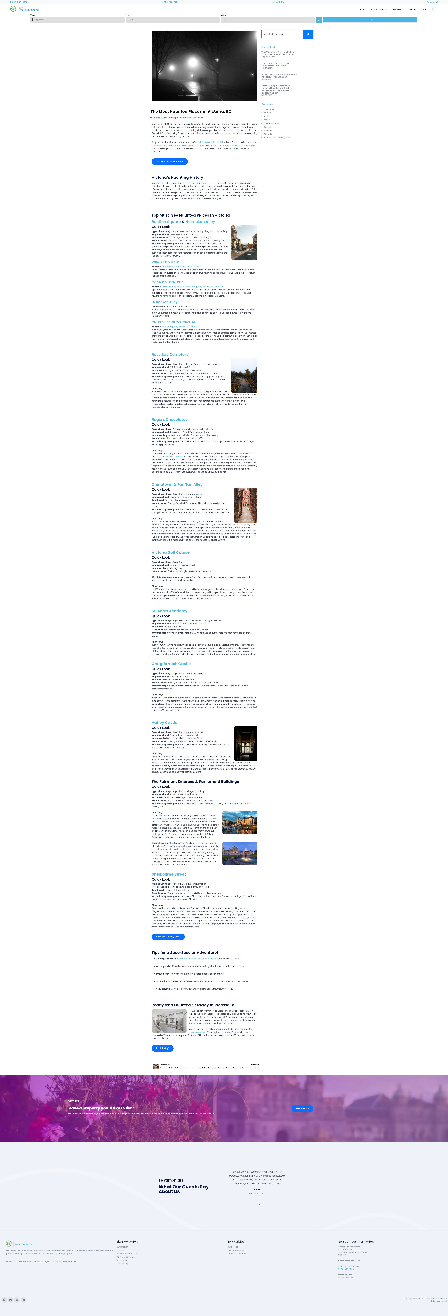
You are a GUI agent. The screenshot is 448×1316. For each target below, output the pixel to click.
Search (370, 20)
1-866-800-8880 (19, 2)
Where (32, 15)
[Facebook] (4, 1300)
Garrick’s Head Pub (168, 282)
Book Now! (432, 2)
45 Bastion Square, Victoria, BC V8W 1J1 (182, 266)
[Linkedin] (10, 1300)
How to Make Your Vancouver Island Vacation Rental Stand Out (279, 75)
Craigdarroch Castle (171, 663)
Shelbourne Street (169, 874)
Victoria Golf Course (171, 552)
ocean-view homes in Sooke (188, 145)
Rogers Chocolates (169, 419)
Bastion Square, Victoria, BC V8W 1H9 (180, 326)
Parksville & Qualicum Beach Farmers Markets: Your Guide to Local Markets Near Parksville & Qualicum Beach (277, 89)
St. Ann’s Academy (169, 611)
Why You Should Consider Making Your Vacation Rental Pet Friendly (278, 53)
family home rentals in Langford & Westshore (231, 145)
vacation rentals (197, 1032)
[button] (255, 1204)
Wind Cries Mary (165, 262)
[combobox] (282, 34)
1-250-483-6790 (170, 2)
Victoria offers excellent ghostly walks (196, 958)
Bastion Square (166, 221)
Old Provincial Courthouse (173, 322)
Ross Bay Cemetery (170, 354)
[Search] (308, 34)
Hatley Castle (164, 722)
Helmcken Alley (200, 221)
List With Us (278, 2)
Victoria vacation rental (211, 142)
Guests (223, 15)
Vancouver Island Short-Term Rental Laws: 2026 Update (276, 64)
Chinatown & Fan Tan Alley (177, 484)
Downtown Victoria (161, 145)
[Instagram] (23, 1300)
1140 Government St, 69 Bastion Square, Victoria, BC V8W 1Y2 (192, 286)
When (128, 15)
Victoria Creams (173, 456)
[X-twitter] (17, 1300)
